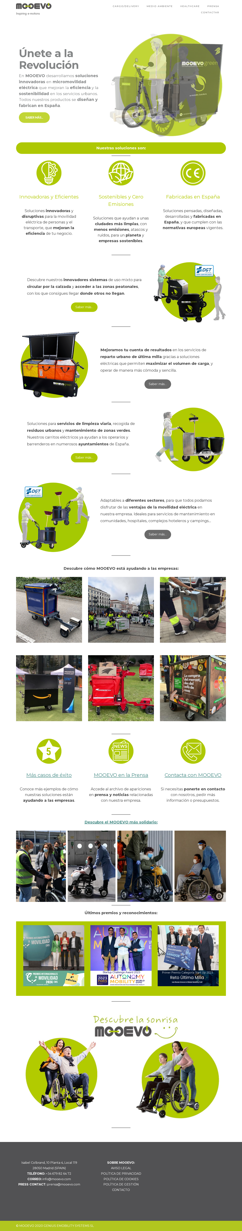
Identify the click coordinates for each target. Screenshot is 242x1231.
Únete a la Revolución (49, 59)
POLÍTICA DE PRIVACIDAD (121, 1173)
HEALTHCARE (190, 6)
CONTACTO (121, 1190)
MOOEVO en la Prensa (121, 775)
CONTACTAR (210, 12)
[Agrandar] (218, 835)
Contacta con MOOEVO (193, 775)
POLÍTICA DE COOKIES (121, 1179)
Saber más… (84, 307)
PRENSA (213, 6)
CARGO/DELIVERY (126, 6)
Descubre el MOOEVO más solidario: (121, 822)
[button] (121, 85)
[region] (121, 85)
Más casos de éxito (49, 775)
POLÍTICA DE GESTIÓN (121, 1184)
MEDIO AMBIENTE (160, 6)
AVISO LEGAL (121, 1168)
